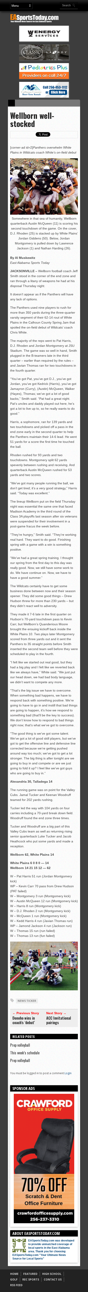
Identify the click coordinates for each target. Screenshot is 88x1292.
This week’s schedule (24, 1052)
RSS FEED (16, 1285)
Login (68, 1073)
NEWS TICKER (27, 1001)
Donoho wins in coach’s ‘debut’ (23, 1020)
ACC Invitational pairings (58, 1020)
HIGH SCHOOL (51, 1274)
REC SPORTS (30, 1279)
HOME (14, 1274)
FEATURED (30, 1274)
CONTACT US (53, 1279)
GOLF (14, 1279)
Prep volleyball (20, 1045)
